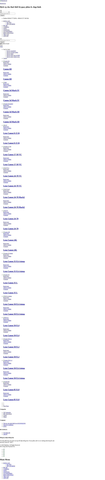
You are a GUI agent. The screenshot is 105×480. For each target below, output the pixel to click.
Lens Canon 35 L (10, 283)
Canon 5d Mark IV (11, 90)
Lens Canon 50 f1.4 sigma (14, 304)
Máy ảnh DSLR (7, 414)
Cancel (5, 58)
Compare (5, 65)
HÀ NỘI (9, 22)
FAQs (4, 426)
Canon (5, 415)
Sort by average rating (12, 52)
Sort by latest (10, 54)
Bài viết (5, 25)
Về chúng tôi (6, 432)
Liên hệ (5, 434)
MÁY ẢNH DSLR (8, 33)
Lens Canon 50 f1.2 (11, 347)
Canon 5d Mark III (11, 112)
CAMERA (6, 27)
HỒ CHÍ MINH (11, 24)
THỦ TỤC (6, 34)
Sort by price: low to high (13, 55)
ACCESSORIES (7, 31)
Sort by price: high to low (13, 57)
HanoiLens (3, 3)
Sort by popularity (11, 51)
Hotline (5, 18)
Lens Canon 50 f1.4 (11, 325)
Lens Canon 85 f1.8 (11, 390)
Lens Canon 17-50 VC (12, 154)
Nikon (5, 417)
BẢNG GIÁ (6, 463)
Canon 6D (7, 69)
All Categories (7, 412)
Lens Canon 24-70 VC (12, 176)
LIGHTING (6, 30)
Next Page (6, 406)
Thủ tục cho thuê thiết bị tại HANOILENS (14, 423)
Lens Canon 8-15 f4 (11, 133)
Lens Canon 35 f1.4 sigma (14, 261)
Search (2, 15)
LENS (5, 28)
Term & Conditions (8, 425)
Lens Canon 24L (10, 240)
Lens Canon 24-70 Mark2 (14, 197)
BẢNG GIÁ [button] (6, 21)
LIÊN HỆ (5, 36)
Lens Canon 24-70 (10, 219)
